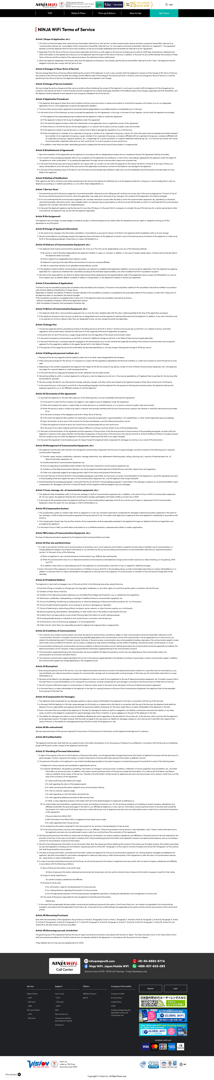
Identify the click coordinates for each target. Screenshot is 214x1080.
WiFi (30, 998)
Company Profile (117, 994)
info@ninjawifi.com (102, 961)
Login (175, 988)
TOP (50, 13)
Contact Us (59, 1025)
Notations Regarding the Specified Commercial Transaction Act (120, 1012)
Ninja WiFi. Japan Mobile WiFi (109, 966)
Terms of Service (61, 1014)
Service (30, 986)
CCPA (113, 1006)
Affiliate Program (89, 994)
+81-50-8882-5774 (151, 961)
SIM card (31, 1002)
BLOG (85, 998)
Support (58, 986)
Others (86, 986)
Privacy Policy (116, 998)
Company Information (121, 986)
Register (150, 988)
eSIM (30, 1006)
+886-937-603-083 (151, 966)
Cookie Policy (116, 1002)
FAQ (56, 1010)
